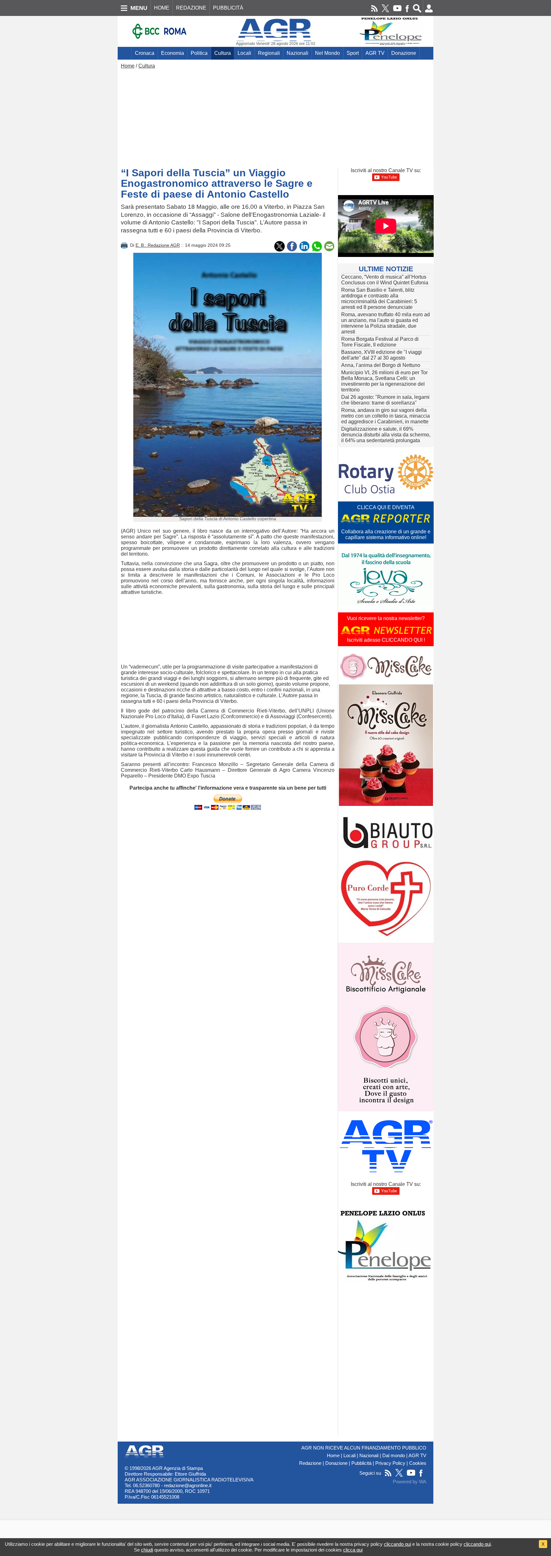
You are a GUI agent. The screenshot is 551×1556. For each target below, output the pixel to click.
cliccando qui (397, 1544)
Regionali (269, 53)
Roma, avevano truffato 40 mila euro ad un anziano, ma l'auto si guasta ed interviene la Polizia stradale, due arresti (385, 323)
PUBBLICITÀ (228, 8)
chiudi (147, 1549)
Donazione (403, 53)
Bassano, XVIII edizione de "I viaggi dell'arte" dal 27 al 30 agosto (381, 355)
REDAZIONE (191, 8)
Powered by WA (409, 1481)
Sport (353, 53)
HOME (161, 8)
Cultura (222, 53)
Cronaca (144, 53)
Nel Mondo (327, 53)
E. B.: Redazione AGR (158, 245)
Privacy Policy (390, 1463)
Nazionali (297, 53)
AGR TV (375, 53)
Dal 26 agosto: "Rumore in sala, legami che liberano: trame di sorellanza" (385, 399)
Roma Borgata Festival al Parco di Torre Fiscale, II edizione (380, 341)
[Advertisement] (275, 116)
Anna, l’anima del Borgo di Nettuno (380, 365)
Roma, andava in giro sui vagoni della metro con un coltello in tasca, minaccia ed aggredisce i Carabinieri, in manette (385, 415)
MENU (138, 8)
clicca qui (353, 1549)
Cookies (417, 1463)
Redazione (310, 1463)
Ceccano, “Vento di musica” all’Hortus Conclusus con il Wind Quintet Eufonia (384, 279)
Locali (244, 53)
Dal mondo (393, 1455)
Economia (172, 53)
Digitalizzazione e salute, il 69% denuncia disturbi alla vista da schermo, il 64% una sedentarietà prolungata (385, 434)
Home (128, 66)
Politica (199, 53)
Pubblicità (361, 1463)
